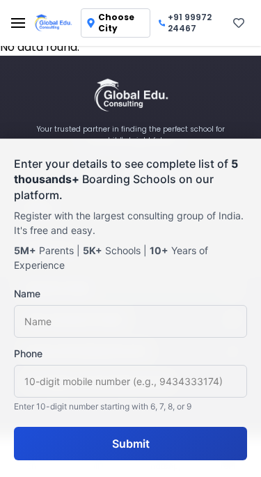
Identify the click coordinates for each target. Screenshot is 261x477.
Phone (28, 353)
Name (27, 293)
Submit (131, 444)
